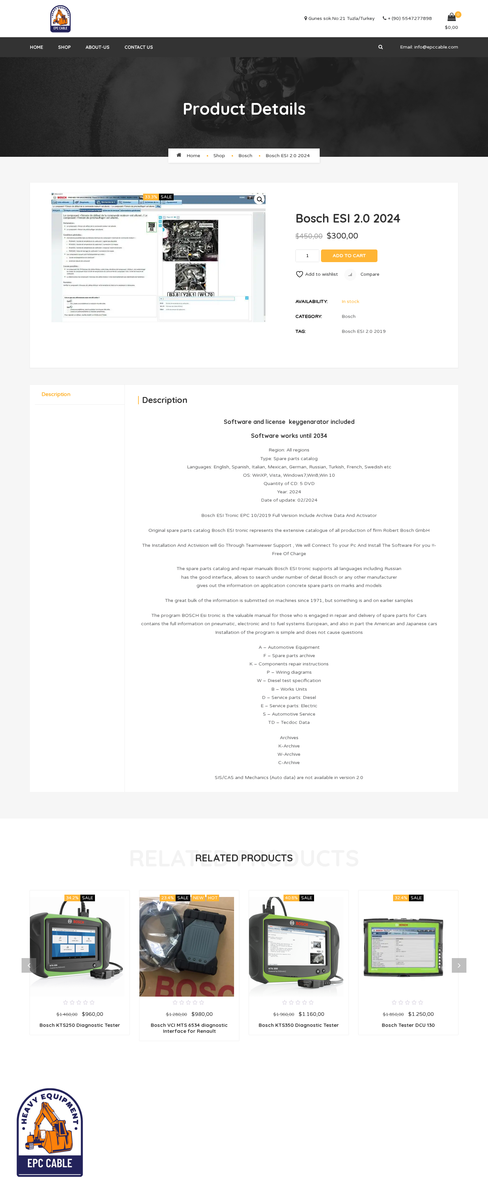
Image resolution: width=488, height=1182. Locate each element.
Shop (64, 47)
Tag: (300, 331)
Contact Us (138, 47)
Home (36, 47)
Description (55, 394)
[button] (259, 199)
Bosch (245, 155)
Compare (369, 274)
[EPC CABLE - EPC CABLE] (60, 18)
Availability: (311, 301)
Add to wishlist (321, 274)
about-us (98, 47)
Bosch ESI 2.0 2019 (364, 331)
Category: (308, 316)
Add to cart (349, 255)
